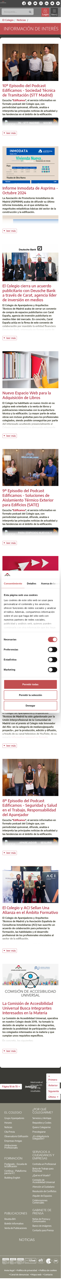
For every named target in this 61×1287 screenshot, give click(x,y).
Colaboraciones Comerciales (39, 1201)
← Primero (52, 1078)
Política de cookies (48, 1270)
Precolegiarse (39, 1131)
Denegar (30, 705)
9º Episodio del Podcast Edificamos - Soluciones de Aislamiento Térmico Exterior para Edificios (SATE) (28, 497)
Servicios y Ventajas (41, 1118)
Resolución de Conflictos (44, 1191)
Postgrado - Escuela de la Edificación (15, 1165)
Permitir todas (30, 684)
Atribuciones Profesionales (11, 1146)
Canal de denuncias (19, 1274)
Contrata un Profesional (44, 1163)
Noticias (8, 1127)
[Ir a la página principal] (3, 2)
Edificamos (19, 100)
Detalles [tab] (31, 583)
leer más (11, 132)
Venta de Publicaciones (15, 1228)
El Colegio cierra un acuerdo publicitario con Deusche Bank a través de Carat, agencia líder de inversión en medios (29, 292)
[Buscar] (30, 12)
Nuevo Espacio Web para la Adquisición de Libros (26, 395)
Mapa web (36, 1274)
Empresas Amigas (13, 1140)
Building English (12, 1177)
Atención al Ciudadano (43, 1186)
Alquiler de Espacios (42, 1195)
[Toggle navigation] (54, 12)
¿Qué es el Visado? (41, 1175)
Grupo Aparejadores (14, 1118)
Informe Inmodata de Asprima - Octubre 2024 (30, 190)
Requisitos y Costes (41, 1122)
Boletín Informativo (14, 1223)
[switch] (52, 649)
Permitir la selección (30, 695)
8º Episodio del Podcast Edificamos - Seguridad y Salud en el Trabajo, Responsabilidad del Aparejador (29, 807)
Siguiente (53, 1091)
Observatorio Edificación (16, 1136)
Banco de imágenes (41, 1225)
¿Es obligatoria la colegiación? (40, 1137)
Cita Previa (9, 1131)
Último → (53, 1096)
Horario (8, 1122)
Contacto (48, 1274)
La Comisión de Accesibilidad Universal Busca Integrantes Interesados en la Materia (27, 1008)
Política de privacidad (27, 1270)
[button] (11, 1086)
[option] (16, 1118)
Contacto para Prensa (43, 1230)
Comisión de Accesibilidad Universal (43, 1181)
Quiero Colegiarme (41, 1127)
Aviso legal (9, 1270)
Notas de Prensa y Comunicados (41, 1220)
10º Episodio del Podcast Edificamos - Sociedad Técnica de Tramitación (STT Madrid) (28, 90)
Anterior (53, 1085)
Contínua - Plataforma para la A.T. (15, 1171)
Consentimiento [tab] (13, 583)
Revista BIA (10, 1218)
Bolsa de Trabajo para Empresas (42, 1169)
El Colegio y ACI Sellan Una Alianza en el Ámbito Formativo (30, 910)
